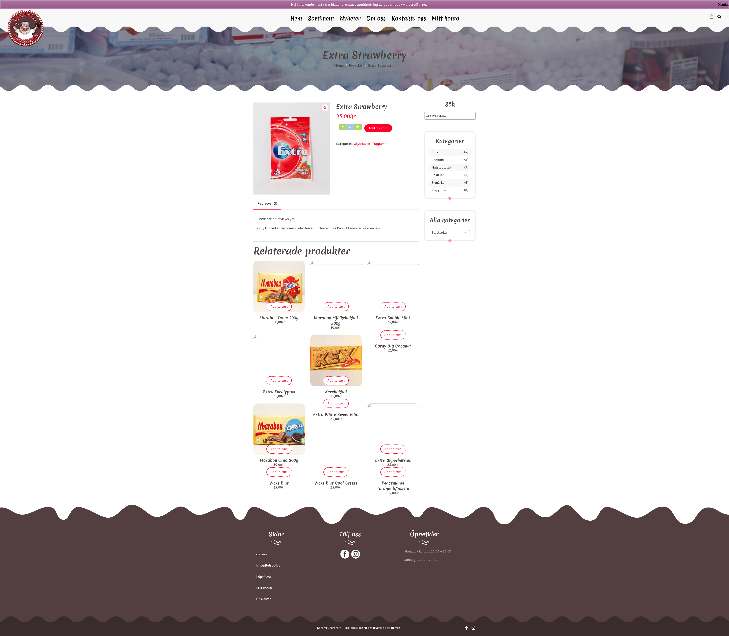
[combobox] (450, 232)
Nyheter (350, 18)
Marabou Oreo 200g (279, 460)
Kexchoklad (336, 392)
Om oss (376, 18)
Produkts (357, 65)
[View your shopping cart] (712, 17)
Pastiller (438, 175)
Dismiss (723, 4)
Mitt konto (445, 18)
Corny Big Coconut (393, 346)
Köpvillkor (263, 576)
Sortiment (321, 18)
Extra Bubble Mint (393, 318)
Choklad (438, 160)
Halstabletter (442, 167)
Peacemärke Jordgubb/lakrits (393, 485)
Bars (435, 152)
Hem (296, 18)
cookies (261, 554)
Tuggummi (439, 190)
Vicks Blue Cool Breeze (335, 483)
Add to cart (378, 128)
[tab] (267, 204)
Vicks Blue (279, 483)
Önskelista (263, 599)
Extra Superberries (393, 460)
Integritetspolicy (268, 565)
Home (339, 65)
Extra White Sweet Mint (336, 414)
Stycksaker (362, 144)
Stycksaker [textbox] (449, 232)
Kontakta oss (408, 18)
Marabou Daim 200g (279, 318)
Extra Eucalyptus (279, 392)
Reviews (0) (267, 203)
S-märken (439, 182)
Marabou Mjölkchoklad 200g (336, 320)
